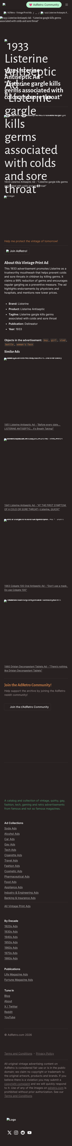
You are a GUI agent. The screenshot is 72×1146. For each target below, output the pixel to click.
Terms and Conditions (18, 1053)
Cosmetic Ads (13, 871)
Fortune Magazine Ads (18, 979)
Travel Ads (11, 860)
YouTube (9, 1017)
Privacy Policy (45, 1053)
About (8, 1001)
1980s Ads (11, 958)
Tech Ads (10, 849)
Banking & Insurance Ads (19, 898)
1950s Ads (11, 942)
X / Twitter (11, 1006)
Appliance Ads (13, 887)
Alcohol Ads (12, 833)
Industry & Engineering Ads (21, 892)
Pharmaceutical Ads (16, 876)
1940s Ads (11, 937)
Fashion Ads (12, 865)
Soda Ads (10, 828)
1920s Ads (11, 926)
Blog (7, 995)
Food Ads (10, 882)
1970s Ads (10, 953)
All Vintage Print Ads (17, 906)
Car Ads (9, 839)
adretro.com (55, 1087)
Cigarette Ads (13, 855)
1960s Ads (11, 947)
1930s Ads (11, 931)
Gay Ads (9, 844)
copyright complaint (17, 1083)
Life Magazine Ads (16, 974)
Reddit (8, 1011)
